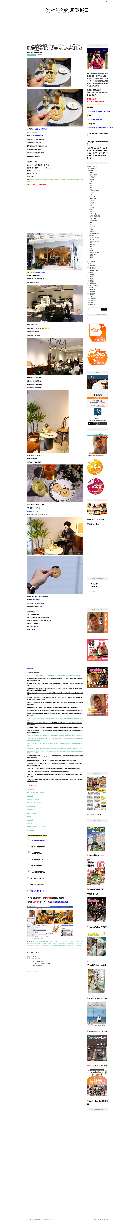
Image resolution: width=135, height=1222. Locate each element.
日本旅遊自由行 (92, 261)
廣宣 (65, 2)
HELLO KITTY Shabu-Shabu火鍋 (35, 792)
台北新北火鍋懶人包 (38, 847)
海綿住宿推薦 (53, 2)
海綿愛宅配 (91, 272)
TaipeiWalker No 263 (98, 998)
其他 (91, 185)
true (44, 941)
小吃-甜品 (92, 196)
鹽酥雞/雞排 (93, 256)
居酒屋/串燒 (93, 198)
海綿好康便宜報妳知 (93, 270)
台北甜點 (44, 943)
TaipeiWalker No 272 (98, 1066)
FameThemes (105, 1219)
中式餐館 (92, 178)
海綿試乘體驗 (91, 291)
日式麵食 (92, 207)
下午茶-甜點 (93, 176)
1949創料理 (30, 820)
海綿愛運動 (91, 282)
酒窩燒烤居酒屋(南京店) (33, 799)
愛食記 (91, 204)
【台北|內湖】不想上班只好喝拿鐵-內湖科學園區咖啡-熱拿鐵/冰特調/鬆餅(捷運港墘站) (48, 771)
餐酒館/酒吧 (93, 254)
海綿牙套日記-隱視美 (93, 285)
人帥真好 (33, 956)
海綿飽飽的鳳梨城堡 (67, 10)
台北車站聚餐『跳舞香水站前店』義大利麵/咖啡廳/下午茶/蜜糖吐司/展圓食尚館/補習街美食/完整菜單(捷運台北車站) (55, 727)
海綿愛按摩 (91, 274)
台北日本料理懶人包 (38, 872)
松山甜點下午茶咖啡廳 (40, 945)
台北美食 (54, 943)
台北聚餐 (59, 943)
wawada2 (90, 170)
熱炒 (91, 224)
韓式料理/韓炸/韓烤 (94, 252)
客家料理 (92, 192)
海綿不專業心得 (92, 267)
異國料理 (92, 231)
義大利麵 (92, 239)
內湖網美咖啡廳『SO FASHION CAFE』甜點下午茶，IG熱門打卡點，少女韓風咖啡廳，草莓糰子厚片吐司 (53, 707)
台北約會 (49, 943)
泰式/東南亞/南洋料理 (95, 217)
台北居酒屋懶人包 (37, 853)
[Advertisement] (67, 28)
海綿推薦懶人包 (44, 2)
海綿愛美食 (29, 2)
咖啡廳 (63, 943)
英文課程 (90, 302)
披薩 (91, 205)
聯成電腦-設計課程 (93, 300)
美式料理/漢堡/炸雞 (94, 237)
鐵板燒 (91, 250)
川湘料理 (92, 200)
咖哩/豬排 (92, 189)
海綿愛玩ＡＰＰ (92, 278)
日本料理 (92, 209)
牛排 (91, 228)
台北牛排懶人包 (36, 866)
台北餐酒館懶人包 (37, 859)
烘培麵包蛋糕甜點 (94, 220)
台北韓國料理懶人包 (37, 878)
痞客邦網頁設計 (92, 298)
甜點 (70, 945)
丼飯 (91, 181)
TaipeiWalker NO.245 (97, 965)
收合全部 (95, 166)
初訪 (51, 941)
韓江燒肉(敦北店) (31, 830)
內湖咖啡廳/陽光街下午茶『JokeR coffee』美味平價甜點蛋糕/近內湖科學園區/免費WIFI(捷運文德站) (51, 760)
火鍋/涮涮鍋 (93, 218)
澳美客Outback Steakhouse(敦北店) (36, 826)
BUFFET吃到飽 (93, 174)
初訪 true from (31, 789)
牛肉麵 (91, 230)
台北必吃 (32, 943)
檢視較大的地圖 (30, 668)
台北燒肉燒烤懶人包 (37, 885)
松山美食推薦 (50, 945)
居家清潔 (90, 258)
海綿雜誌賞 (91, 295)
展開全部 (89, 166)
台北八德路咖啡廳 (62, 941)
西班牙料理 (92, 244)
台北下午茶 (55, 941)
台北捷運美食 (38, 943)
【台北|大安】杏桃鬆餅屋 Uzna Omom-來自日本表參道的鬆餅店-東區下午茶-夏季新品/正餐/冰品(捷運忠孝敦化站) (54, 735)
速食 (91, 246)
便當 (91, 183)
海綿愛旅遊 (36, 2)
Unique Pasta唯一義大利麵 (34, 803)
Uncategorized (92, 168)
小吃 (91, 194)
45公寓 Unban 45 (31, 823)
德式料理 (92, 202)
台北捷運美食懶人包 (38, 840)
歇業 (89, 263)
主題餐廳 (92, 179)
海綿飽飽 (40, 54)
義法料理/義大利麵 (94, 241)
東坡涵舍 (29, 816)
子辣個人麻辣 (30, 796)
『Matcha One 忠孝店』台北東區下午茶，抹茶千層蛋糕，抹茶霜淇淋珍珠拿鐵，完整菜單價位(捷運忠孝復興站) (54, 675)
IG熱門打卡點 (39, 941)
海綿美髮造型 (91, 289)
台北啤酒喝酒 (71, 941)
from (34, 941)
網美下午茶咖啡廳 (76, 945)
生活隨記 (60, 2)
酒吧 (91, 248)
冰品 (91, 187)
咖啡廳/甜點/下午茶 (31, 54)
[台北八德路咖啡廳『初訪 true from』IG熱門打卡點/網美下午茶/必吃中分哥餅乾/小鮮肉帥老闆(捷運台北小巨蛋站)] (49, 72)
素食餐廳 (92, 235)
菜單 (91, 243)
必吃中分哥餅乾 (77, 943)
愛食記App (98, 419)
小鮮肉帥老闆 (69, 943)
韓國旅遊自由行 (92, 304)
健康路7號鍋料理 (31, 806)
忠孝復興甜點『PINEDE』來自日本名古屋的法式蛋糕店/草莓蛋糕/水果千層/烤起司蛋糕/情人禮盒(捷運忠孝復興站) (54, 748)
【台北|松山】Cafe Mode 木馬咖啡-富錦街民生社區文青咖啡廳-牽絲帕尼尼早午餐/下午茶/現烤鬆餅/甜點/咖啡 (53, 768)
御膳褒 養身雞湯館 (31, 813)
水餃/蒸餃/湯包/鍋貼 (95, 215)
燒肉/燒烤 (92, 226)
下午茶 (47, 941)
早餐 (91, 211)
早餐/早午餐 (93, 213)
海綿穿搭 (90, 287)
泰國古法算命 (91, 265)
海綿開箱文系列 (92, 293)
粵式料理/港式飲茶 (94, 233)
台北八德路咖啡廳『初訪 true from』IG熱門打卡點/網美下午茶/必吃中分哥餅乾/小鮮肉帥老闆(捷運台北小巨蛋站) (54, 710)
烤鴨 (91, 222)
